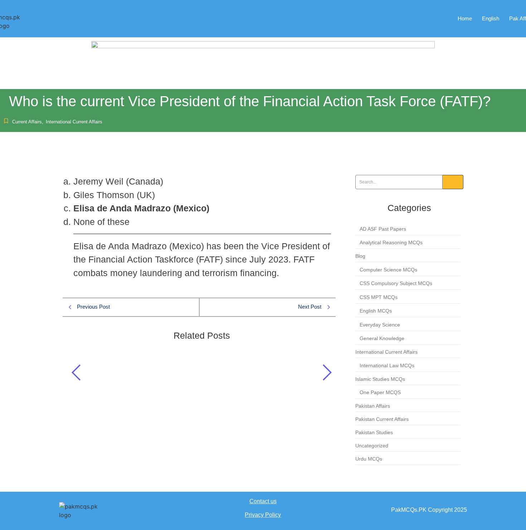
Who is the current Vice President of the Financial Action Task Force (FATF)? (187, 375)
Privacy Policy (263, 515)
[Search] (453, 182)
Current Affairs (27, 121)
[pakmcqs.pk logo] (84, 510)
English (490, 18)
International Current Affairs (74, 121)
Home (465, 18)
